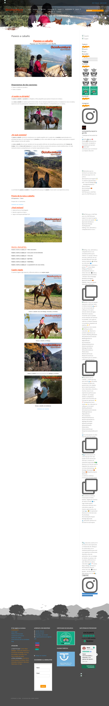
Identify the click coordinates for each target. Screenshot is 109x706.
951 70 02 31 (95, 3)
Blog (12, 641)
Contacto (58, 11)
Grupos (60, 9)
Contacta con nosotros (17, 204)
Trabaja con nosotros (40, 655)
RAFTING (43, 9)
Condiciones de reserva (17, 635)
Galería (77, 9)
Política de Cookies (16, 637)
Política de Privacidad (17, 634)
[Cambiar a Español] (7, 1)
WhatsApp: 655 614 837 (41, 635)
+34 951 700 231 (39, 631)
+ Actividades (50, 9)
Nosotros (35, 9)
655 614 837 (103, 3)
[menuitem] (94, 11)
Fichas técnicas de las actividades (20, 639)
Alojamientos (68, 9)
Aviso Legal (14, 632)
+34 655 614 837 (39, 633)
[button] (96, 654)
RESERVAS (50, 11)
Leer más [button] (84, 661)
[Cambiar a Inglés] (6, 3)
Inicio (29, 9)
